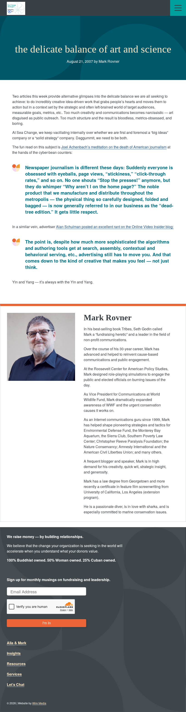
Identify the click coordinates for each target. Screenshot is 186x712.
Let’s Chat (15, 684)
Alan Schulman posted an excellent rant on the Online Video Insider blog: (115, 226)
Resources (16, 663)
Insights (14, 653)
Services (14, 674)
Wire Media (39, 703)
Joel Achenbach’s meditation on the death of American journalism (113, 147)
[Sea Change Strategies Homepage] (16, 8)
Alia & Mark (16, 642)
